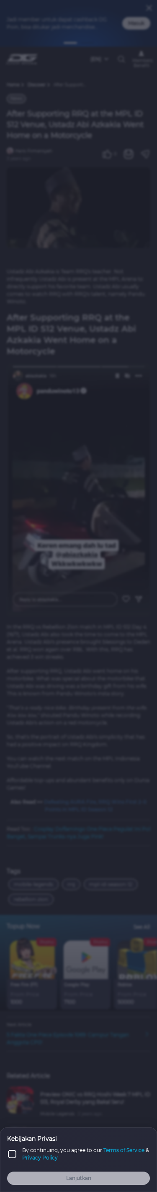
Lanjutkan (78, 1178)
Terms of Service (123, 1150)
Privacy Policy (40, 1158)
